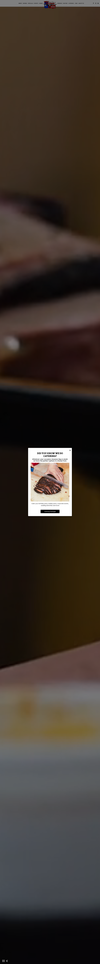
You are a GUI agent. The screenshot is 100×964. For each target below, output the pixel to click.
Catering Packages (50, 511)
